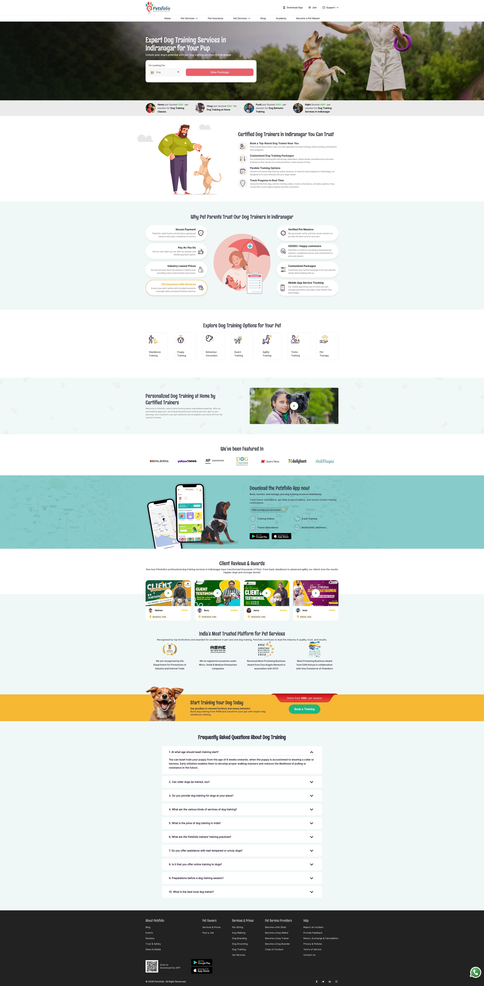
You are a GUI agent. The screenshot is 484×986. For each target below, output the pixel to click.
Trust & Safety (153, 944)
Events (149, 932)
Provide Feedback (312, 932)
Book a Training (304, 709)
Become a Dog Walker (277, 932)
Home (167, 18)
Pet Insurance (215, 18)
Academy (281, 18)
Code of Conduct (274, 949)
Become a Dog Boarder (277, 944)
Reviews (150, 938)
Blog (148, 927)
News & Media (153, 949)
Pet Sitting (237, 927)
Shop (263, 18)
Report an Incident (313, 927)
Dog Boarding (239, 938)
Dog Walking (238, 932)
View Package (219, 72)
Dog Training (239, 949)
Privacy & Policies (312, 944)
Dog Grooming (240, 944)
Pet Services (188, 18)
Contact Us (309, 955)
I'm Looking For (156, 65)
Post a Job (208, 932)
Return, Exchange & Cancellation (320, 938)
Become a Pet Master (308, 18)
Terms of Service (312, 949)
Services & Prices (211, 927)
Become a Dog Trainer (277, 938)
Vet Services (240, 18)
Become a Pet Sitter (275, 927)
